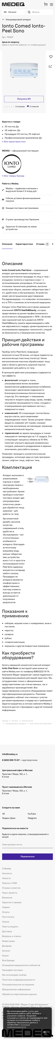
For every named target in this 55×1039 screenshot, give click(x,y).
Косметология (27, 721)
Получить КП (24, 99)
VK (3, 814)
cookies (31, 1011)
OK (44, 1032)
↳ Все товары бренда (13, 176)
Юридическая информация (16, 990)
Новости (6, 878)
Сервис (6, 907)
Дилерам (7, 946)
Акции (5, 956)
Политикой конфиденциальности (18, 1026)
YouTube (32, 814)
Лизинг (5, 922)
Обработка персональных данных (19, 994)
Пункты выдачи (10, 927)
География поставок (12, 970)
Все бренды (8, 961)
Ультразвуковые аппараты (15, 724)
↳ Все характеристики (14, 142)
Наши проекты (9, 893)
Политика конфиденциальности (18, 980)
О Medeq (6, 869)
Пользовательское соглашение (18, 985)
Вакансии (7, 898)
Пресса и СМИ (9, 883)
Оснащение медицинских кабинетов (21, 965)
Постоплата (8, 917)
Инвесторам (8, 941)
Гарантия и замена (11, 903)
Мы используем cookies (14, 975)
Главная (5, 721)
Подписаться (27, 857)
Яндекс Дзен (8, 818)
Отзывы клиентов (11, 888)
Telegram (32, 818)
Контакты (7, 874)
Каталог (14, 721)
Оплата (5, 912)
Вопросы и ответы (11, 936)
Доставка (7, 932)
